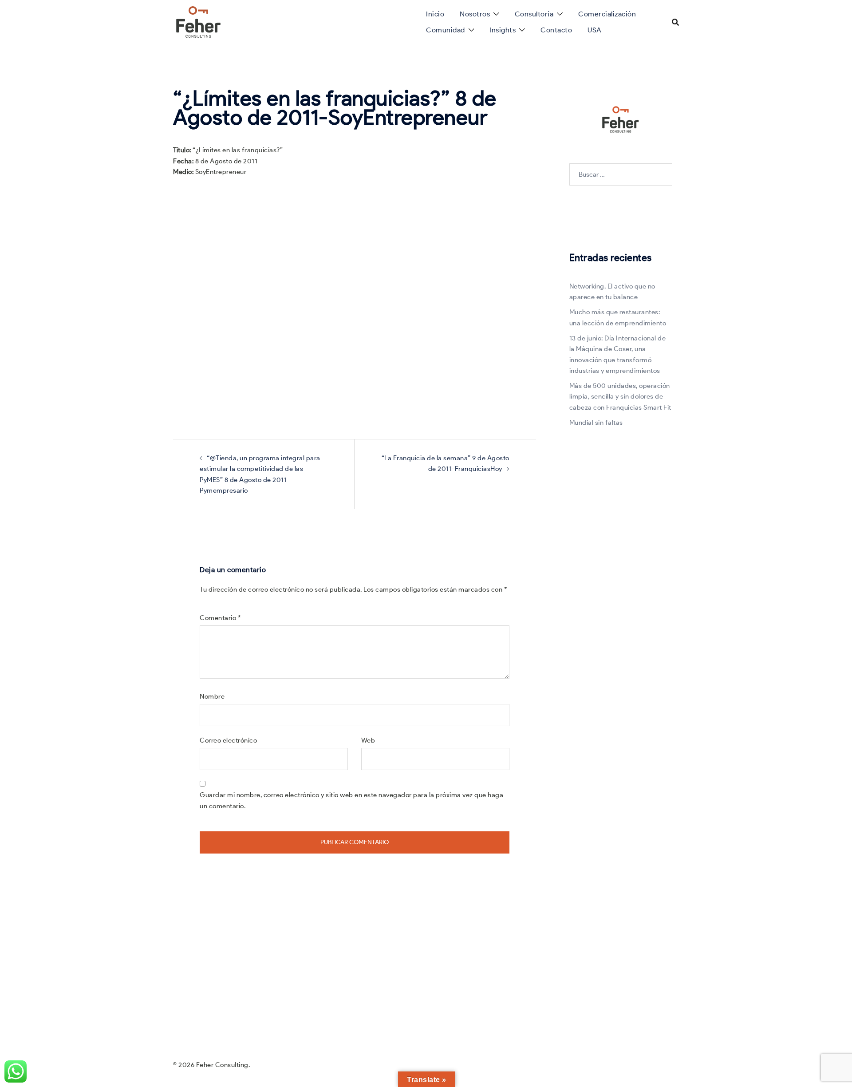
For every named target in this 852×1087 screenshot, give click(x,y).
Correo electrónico (228, 740)
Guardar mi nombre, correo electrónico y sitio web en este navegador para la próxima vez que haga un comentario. (351, 800)
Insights (502, 30)
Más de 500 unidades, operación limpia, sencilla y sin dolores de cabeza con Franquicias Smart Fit (620, 396)
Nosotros (475, 14)
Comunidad (445, 30)
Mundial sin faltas (596, 423)
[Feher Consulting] (198, 21)
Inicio (435, 14)
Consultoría (534, 14)
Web (368, 740)
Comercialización (607, 14)
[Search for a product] (675, 22)
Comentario (220, 618)
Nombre (212, 696)
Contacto (556, 30)
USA (595, 30)
